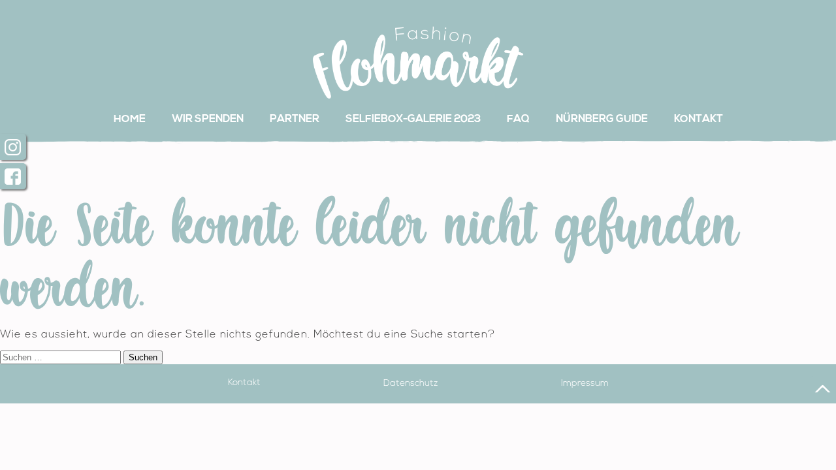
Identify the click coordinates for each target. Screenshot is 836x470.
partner (294, 119)
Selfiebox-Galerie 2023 (413, 119)
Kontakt (698, 119)
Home (130, 119)
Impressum (585, 383)
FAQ (518, 119)
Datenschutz (410, 383)
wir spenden (208, 119)
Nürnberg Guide (602, 119)
